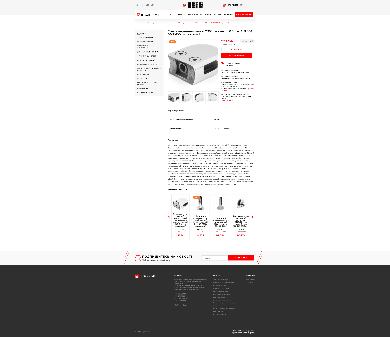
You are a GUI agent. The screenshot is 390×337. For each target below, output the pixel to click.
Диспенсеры (142, 78)
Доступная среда (219, 297)
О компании (205, 15)
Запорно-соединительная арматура (149, 69)
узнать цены (236, 49)
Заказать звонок (243, 15)
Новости (218, 15)
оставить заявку (236, 55)
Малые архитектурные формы (147, 83)
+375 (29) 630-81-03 (195, 3)
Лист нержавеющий (146, 60)
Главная (137, 23)
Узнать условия (227, 100)
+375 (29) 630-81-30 (195, 7)
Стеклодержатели (172, 23)
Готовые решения (145, 92)
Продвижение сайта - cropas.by (243, 333)
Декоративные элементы (148, 52)
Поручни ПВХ (143, 88)
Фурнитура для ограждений (156, 23)
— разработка (243, 331)
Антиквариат (143, 74)
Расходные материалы (147, 64)
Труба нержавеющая (146, 38)
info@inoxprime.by (181, 305)
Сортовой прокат (145, 42)
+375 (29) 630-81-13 (195, 5)
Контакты (228, 15)
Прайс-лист (193, 15)
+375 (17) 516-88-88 (235, 5)
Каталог (180, 15)
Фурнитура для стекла (147, 56)
